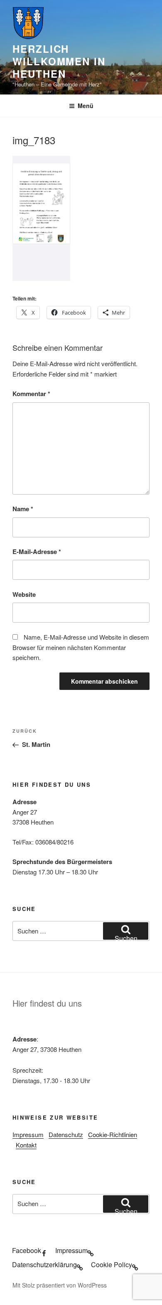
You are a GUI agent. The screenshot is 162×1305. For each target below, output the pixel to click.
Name (22, 508)
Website (24, 594)
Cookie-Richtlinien (112, 1134)
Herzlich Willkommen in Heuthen (59, 61)
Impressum (28, 1134)
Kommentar (31, 393)
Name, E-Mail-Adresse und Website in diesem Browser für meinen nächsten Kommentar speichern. (80, 647)
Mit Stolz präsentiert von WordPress (59, 1285)
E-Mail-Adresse (36, 551)
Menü (85, 105)
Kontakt (26, 1144)
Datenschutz (66, 1134)
